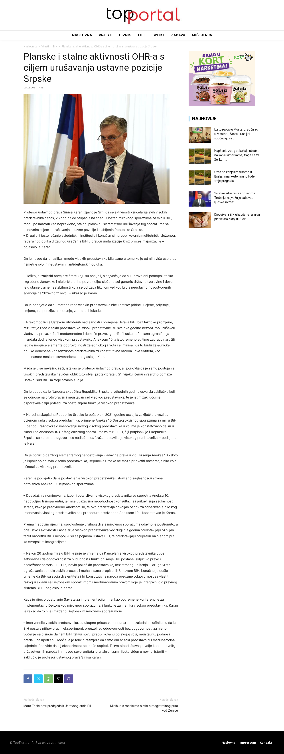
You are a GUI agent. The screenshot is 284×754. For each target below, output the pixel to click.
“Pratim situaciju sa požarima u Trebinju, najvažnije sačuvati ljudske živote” (236, 197)
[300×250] (222, 105)
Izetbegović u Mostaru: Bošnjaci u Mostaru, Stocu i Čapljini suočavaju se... (236, 134)
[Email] (58, 678)
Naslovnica (30, 46)
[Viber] (68, 678)
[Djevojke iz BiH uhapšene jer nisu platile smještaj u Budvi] (200, 220)
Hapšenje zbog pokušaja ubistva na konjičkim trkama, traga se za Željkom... (237, 155)
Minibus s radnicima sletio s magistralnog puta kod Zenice (144, 708)
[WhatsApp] (48, 678)
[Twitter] (38, 678)
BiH (55, 46)
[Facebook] (28, 678)
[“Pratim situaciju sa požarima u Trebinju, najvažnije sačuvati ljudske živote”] (200, 199)
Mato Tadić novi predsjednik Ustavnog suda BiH (58, 706)
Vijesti (45, 46)
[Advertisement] (224, 266)
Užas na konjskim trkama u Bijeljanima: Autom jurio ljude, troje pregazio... (234, 176)
